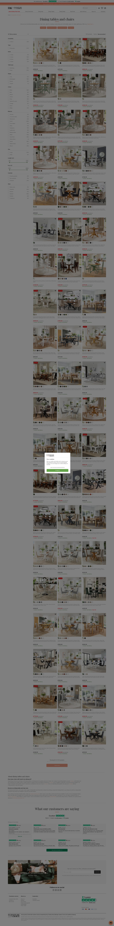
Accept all (57, 470)
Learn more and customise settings (57, 467)
